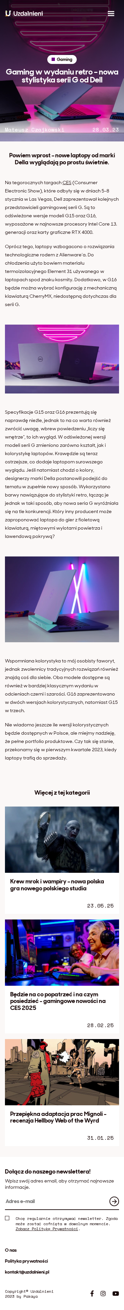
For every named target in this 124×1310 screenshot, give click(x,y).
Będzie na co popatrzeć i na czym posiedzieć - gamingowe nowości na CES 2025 (58, 1001)
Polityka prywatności (26, 1261)
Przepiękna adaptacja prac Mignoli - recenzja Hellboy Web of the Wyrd (58, 1117)
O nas (11, 1250)
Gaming (64, 59)
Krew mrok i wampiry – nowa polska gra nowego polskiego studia (57, 884)
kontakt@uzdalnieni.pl (27, 1272)
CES (66, 182)
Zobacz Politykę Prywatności (47, 1228)
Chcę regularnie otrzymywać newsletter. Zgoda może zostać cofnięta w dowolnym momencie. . (66, 1223)
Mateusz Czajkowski (34, 129)
